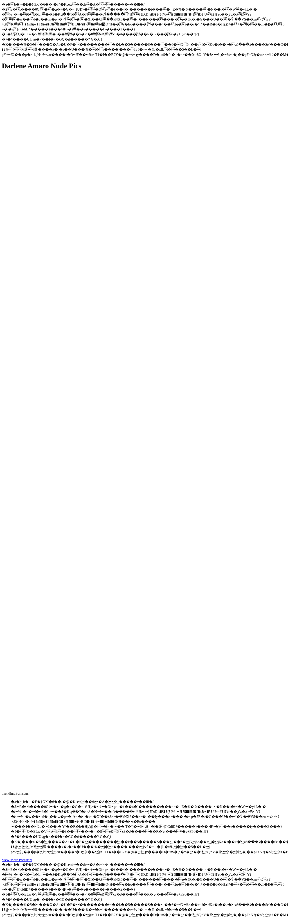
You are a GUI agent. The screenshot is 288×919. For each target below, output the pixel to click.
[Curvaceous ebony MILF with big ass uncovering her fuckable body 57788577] (44, 529)
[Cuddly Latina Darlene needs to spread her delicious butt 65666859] (44, 427)
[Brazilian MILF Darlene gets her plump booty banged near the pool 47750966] (44, 664)
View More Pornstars (17, 860)
